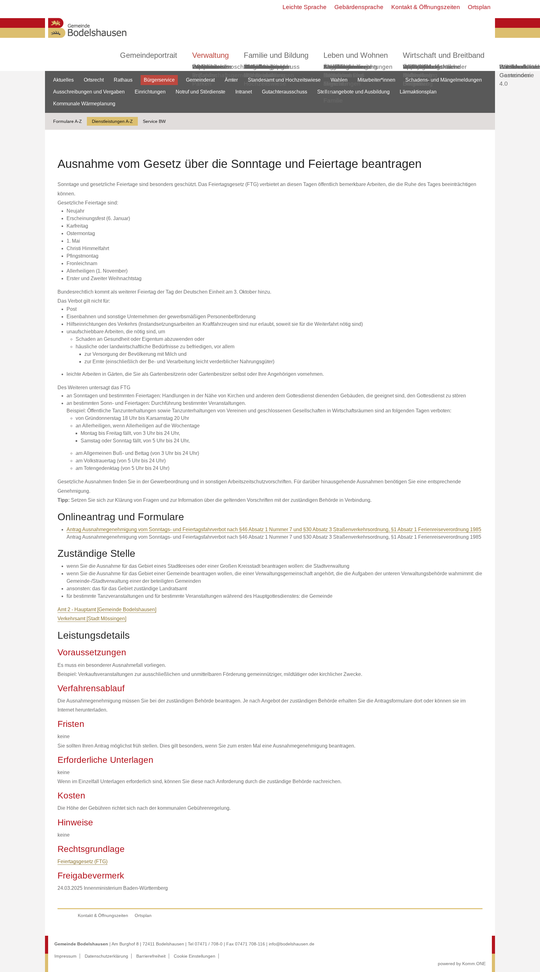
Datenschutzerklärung (106, 956)
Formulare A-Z (67, 121)
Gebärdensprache (358, 7)
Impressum (65, 956)
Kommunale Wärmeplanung (264, 70)
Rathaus (123, 80)
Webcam (204, 66)
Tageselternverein (347, 66)
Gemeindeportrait (148, 55)
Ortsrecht (94, 80)
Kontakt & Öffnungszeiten (425, 7)
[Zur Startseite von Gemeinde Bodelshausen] (87, 39)
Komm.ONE (474, 963)
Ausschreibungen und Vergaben (89, 91)
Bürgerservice (159, 80)
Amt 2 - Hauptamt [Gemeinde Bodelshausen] (107, 609)
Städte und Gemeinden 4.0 (515, 75)
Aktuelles (63, 80)
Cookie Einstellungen (194, 956)
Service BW (154, 121)
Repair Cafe (412, 70)
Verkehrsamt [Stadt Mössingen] (92, 618)
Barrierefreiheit (151, 956)
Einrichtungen (150, 91)
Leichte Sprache (304, 7)
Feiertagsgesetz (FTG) (83, 861)
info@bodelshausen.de (291, 943)
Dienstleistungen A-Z (112, 121)
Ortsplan (479, 7)
